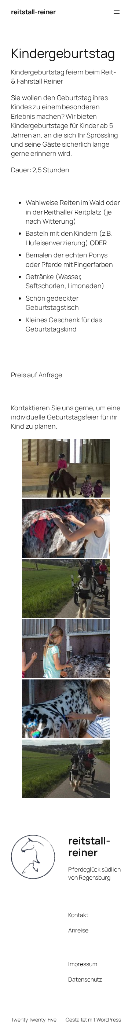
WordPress (108, 1019)
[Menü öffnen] (116, 12)
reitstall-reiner (33, 11)
